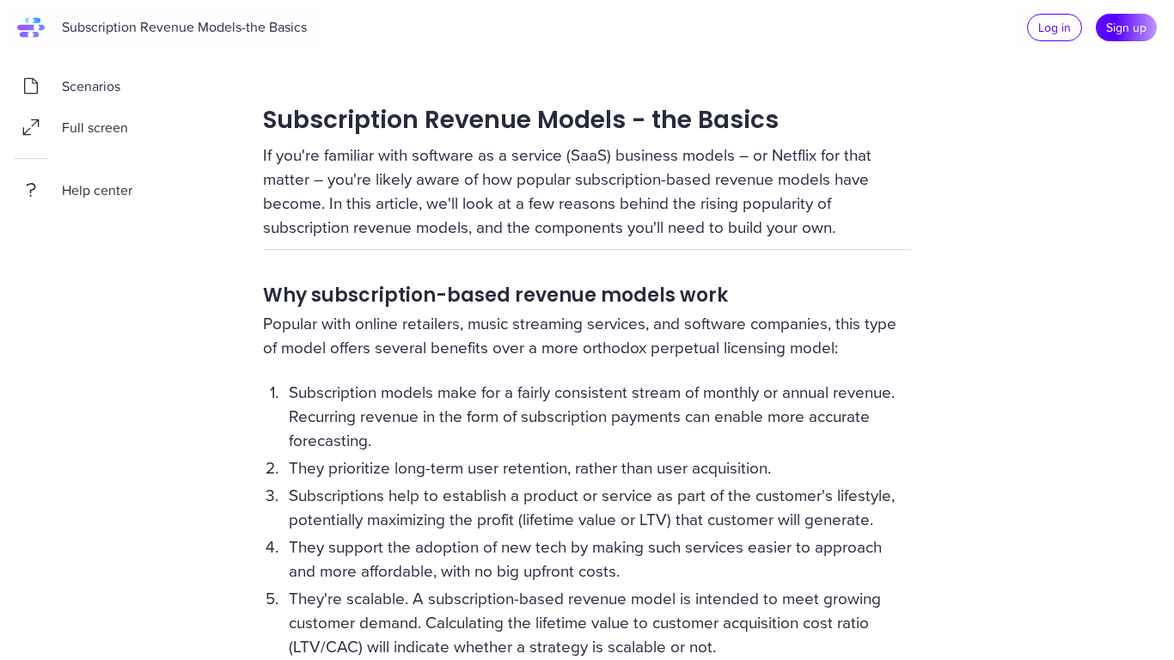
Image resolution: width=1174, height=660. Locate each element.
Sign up (1126, 27)
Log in (1054, 27)
